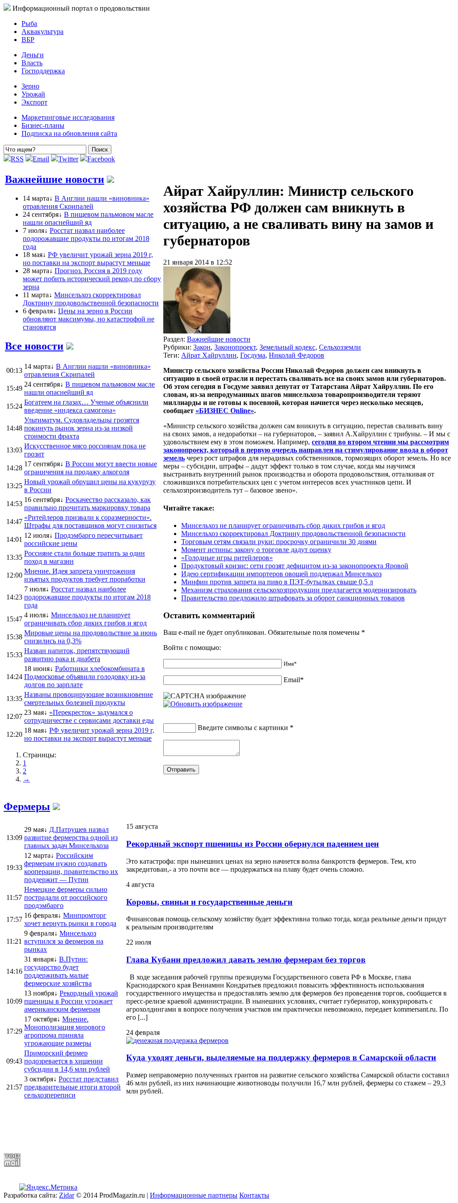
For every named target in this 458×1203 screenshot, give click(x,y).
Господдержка (43, 71)
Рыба (29, 23)
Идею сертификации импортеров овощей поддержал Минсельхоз (281, 574)
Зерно (30, 86)
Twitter (68, 159)
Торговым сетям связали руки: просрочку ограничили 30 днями (279, 541)
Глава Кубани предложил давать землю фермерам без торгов (245, 959)
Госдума (252, 355)
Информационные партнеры (193, 1195)
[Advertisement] (220, 1124)
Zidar (66, 1195)
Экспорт (34, 102)
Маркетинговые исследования (67, 117)
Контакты (254, 1195)
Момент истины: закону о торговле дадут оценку (256, 549)
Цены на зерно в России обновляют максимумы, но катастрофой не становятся (88, 319)
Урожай (33, 94)
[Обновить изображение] (202, 704)
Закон (202, 347)
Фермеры (27, 806)
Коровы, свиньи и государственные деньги (209, 902)
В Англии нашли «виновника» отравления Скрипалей (86, 202)
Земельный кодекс (287, 347)
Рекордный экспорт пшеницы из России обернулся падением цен (252, 843)
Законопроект (235, 347)
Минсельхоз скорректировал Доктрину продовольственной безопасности (91, 299)
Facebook (101, 159)
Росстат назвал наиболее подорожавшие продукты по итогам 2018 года (86, 238)
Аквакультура (42, 31)
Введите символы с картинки (243, 727)
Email (41, 159)
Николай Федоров (296, 355)
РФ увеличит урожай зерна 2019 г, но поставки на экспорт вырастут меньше (88, 258)
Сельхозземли (340, 347)
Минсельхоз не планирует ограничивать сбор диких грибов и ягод (283, 525)
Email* (294, 680)
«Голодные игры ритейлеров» (227, 557)
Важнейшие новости (54, 179)
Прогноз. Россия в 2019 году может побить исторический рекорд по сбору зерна (92, 279)
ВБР (27, 39)
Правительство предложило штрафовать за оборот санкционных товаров (293, 598)
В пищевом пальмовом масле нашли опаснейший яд (88, 218)
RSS (17, 159)
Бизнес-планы (42, 125)
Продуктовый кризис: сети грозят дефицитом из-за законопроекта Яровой (294, 566)
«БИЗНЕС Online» (224, 410)
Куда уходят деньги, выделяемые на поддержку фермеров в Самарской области (281, 1057)
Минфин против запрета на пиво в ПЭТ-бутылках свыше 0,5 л (277, 582)
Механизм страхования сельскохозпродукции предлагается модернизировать (298, 590)
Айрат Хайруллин (209, 355)
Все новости (34, 346)
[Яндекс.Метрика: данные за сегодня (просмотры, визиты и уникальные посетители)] (48, 1187)
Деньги (32, 55)
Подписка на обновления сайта (69, 133)
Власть (31, 63)
